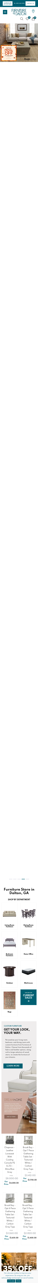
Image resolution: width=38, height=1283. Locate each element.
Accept (11, 1281)
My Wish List (29, 17)
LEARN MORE (15, 1066)
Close (18, 1281)
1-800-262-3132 (20, 3)
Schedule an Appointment (8, 3)
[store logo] (19, 12)
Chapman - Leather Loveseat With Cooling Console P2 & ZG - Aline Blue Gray (9, 1159)
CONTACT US (30, 3)
